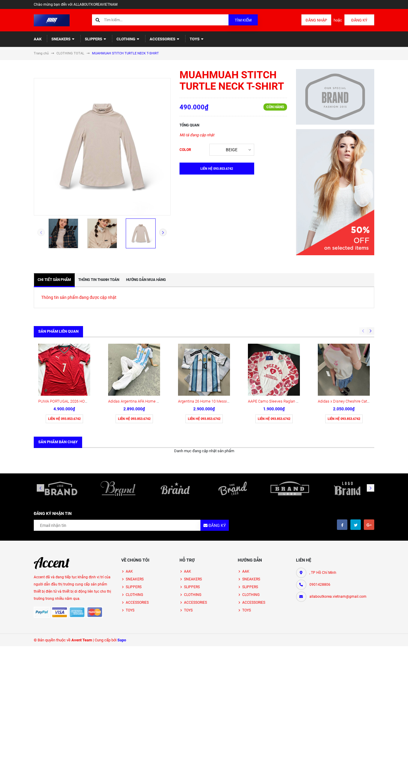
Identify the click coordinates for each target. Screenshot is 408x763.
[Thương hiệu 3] (175, 488)
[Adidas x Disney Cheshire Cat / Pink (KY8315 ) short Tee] (344, 370)
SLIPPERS (94, 39)
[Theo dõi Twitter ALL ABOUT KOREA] (355, 524)
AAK (38, 39)
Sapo (121, 640)
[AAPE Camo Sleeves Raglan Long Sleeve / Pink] (274, 370)
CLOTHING (126, 39)
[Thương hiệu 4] (232, 488)
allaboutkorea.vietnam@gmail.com (337, 596)
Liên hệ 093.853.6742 (64, 419)
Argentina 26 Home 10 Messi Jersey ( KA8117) (217, 401)
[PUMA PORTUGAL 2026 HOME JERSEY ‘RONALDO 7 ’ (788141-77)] (64, 370)
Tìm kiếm (243, 20)
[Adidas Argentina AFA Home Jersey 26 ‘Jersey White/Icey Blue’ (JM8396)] (134, 370)
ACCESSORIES (163, 39)
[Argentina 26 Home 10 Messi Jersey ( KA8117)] (204, 370)
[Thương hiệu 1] (61, 488)
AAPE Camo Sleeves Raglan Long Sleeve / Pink (287, 401)
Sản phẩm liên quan (58, 331)
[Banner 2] (335, 192)
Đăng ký (359, 20)
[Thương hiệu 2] (118, 488)
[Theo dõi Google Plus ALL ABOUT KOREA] (369, 524)
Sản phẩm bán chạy (58, 442)
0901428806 (319, 584)
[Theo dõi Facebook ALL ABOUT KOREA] (342, 524)
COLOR (185, 150)
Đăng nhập (316, 20)
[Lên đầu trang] (384, 752)
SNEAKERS (61, 39)
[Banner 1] (335, 97)
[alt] (347, 488)
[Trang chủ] (52, 20)
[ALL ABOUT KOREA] (52, 563)
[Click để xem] (102, 146)
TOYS (195, 39)
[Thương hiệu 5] (290, 488)
